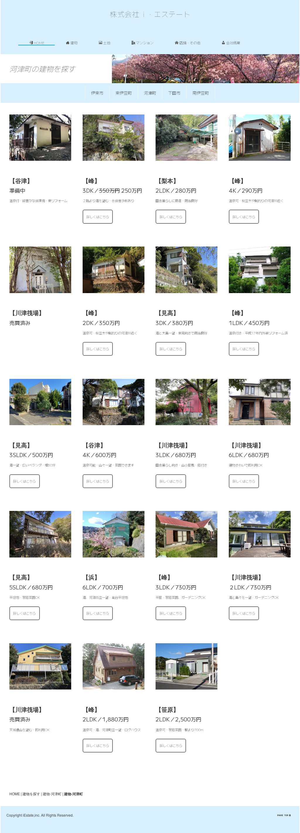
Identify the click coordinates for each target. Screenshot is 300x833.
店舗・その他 (189, 42)
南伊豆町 (200, 93)
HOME (39, 42)
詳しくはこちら (97, 216)
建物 (73, 42)
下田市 (174, 93)
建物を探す (31, 793)
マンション (145, 42)
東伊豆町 (123, 93)
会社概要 (233, 42)
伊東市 (97, 93)
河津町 (150, 93)
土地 (106, 42)
